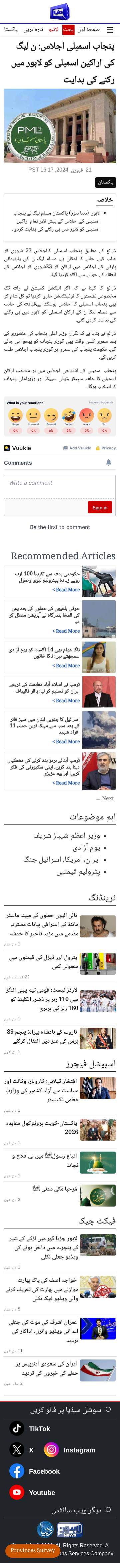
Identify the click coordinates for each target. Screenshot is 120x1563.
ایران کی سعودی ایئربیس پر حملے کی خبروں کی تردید (47, 1368)
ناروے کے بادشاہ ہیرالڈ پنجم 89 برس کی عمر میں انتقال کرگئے (42, 1037)
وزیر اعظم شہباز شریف (66, 836)
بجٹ (68, 30)
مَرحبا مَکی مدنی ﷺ (55, 1189)
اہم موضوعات (92, 817)
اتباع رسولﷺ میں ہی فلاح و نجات (45, 1161)
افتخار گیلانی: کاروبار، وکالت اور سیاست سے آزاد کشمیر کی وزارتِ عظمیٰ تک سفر (41, 1091)
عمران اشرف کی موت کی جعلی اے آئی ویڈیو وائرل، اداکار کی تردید (43, 1331)
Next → (104, 799)
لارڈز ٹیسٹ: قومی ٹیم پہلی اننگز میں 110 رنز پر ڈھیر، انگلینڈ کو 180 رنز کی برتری (42, 999)
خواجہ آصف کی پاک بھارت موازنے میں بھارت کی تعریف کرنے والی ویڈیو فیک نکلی (41, 1290)
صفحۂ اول (88, 30)
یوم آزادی (86, 848)
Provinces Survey (33, 1550)
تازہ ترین (33, 30)
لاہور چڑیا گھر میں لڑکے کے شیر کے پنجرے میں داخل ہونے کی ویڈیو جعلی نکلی (43, 1248)
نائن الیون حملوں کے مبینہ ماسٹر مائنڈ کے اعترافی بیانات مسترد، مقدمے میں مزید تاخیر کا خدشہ (42, 925)
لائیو (53, 30)
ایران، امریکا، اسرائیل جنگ (61, 860)
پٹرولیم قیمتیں (78, 872)
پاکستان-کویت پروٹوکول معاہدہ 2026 (42, 1128)
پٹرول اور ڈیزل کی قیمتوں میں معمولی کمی (43, 962)
